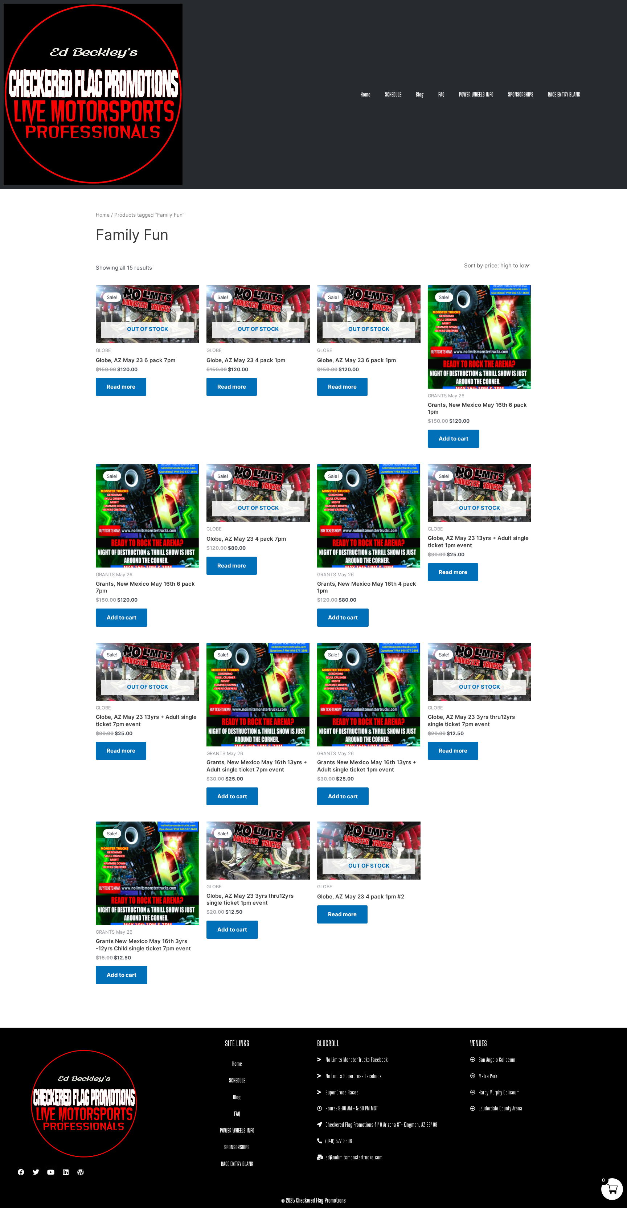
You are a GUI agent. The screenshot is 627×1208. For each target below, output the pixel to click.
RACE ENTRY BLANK (564, 94)
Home (365, 94)
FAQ (441, 94)
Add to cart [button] (453, 438)
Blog (420, 94)
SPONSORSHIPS (520, 94)
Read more (121, 386)
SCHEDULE (393, 94)
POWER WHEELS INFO (476, 94)
